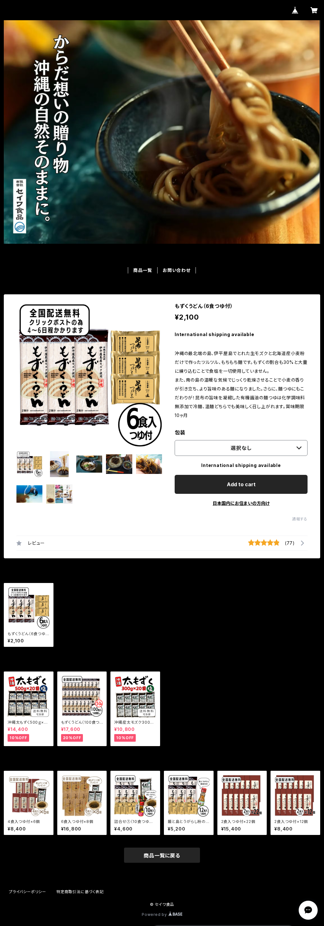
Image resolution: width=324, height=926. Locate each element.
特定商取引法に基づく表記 (80, 891)
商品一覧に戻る (162, 855)
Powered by (155, 914)
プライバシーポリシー (27, 891)
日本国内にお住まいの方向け (241, 503)
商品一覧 (142, 270)
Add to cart (241, 484)
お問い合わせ (176, 270)
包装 (180, 432)
